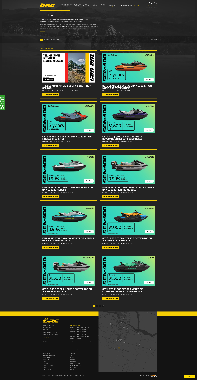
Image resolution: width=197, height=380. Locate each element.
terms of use (74, 375)
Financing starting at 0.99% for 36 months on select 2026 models (68, 239)
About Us (72, 353)
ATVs (44, 349)
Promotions (73, 361)
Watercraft (46, 359)
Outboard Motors (48, 365)
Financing (72, 359)
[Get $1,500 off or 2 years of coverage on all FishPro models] (68, 271)
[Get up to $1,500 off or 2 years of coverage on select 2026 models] (128, 271)
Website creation (144, 375)
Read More (42, 31)
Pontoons (45, 363)
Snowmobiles (46, 353)
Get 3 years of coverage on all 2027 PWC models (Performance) (127, 87)
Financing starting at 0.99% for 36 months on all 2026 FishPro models (128, 189)
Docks (45, 367)
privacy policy (66, 375)
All (41, 39)
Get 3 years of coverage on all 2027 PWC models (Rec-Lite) (67, 138)
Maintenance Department (77, 363)
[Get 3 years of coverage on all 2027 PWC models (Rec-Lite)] (68, 118)
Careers (72, 357)
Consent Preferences (82, 375)
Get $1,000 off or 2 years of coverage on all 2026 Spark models (127, 239)
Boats (44, 361)
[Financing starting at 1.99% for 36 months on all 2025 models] (68, 169)
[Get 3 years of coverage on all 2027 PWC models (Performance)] (128, 68)
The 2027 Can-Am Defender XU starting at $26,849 (67, 87)
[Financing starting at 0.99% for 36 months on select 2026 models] (68, 220)
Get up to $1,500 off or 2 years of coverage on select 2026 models (122, 290)
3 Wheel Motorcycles (49, 355)
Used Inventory (74, 351)
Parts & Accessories (75, 365)
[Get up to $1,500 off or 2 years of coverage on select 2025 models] (128, 118)
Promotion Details (51, 95)
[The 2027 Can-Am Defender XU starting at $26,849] (68, 68)
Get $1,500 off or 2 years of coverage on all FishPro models (67, 290)
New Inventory (74, 349)
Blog (71, 355)
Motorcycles (46, 357)
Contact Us (46, 337)
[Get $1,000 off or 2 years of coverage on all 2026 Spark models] (128, 220)
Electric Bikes (47, 369)
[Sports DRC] (47, 5)
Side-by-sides (47, 351)
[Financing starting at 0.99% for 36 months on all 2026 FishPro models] (128, 169)
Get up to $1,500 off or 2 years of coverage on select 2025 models (122, 138)
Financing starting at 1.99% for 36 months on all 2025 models (68, 189)
